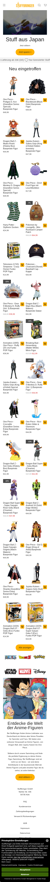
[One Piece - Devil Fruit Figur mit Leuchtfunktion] (36, 169)
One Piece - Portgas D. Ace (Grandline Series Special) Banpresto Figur (11, 104)
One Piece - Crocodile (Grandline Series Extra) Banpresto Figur (11, 427)
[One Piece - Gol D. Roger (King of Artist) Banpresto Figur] (36, 531)
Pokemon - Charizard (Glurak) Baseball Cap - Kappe (34, 268)
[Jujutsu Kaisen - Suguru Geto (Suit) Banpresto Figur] (36, 573)
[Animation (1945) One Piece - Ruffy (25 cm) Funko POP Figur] (13, 329)
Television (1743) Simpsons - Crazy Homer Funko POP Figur (11, 268)
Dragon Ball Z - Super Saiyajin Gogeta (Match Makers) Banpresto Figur (10, 550)
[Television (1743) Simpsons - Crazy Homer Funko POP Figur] (13, 250)
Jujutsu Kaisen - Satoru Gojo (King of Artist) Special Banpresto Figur (11, 386)
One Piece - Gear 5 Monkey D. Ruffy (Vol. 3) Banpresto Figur (11, 307)
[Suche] (39, 5)
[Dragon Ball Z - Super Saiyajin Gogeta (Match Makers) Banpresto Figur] (13, 531)
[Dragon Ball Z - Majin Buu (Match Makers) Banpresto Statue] (36, 290)
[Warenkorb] (45, 5)
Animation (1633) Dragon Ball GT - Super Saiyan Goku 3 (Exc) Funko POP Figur (34, 631)
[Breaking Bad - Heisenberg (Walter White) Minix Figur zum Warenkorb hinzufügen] (45, 344)
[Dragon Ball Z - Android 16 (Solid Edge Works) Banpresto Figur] (36, 489)
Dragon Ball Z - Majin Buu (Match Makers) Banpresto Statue (34, 307)
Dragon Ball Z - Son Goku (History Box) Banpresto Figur (11, 467)
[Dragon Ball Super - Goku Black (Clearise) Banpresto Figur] (36, 450)
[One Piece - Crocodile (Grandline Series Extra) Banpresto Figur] (13, 408)
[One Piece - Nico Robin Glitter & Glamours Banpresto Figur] (36, 408)
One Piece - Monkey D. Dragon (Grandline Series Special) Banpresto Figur (11, 188)
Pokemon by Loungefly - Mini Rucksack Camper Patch (34, 228)
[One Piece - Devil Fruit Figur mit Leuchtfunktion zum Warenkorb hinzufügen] (45, 184)
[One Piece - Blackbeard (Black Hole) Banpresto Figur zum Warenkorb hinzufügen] (45, 100)
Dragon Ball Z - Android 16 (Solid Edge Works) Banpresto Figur (34, 506)
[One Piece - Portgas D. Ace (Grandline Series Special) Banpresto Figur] (13, 86)
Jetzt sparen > (25, 52)
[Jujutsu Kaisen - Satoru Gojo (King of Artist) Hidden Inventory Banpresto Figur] (36, 127)
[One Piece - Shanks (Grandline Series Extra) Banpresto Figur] (13, 573)
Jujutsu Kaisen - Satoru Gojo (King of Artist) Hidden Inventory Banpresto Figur (34, 146)
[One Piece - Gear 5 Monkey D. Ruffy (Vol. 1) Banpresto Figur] (36, 369)
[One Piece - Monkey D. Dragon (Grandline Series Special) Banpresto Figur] (13, 169)
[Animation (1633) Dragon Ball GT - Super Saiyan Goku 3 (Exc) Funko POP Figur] (36, 612)
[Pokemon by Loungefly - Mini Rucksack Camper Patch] (36, 211)
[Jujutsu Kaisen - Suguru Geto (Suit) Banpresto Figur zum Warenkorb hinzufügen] (45, 587)
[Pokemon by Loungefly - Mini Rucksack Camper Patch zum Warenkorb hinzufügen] (45, 225)
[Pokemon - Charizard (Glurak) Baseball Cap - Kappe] (36, 250)
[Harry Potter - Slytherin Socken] (13, 211)
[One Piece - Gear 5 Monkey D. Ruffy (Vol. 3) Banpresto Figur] (13, 290)
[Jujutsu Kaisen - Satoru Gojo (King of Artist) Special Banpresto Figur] (13, 369)
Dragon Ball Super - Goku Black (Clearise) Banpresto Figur (34, 467)
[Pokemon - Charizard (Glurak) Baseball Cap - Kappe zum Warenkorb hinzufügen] (45, 265)
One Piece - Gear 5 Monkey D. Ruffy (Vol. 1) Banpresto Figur (34, 386)
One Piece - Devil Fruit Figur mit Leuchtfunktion (34, 185)
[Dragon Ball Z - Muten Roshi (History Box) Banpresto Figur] (13, 127)
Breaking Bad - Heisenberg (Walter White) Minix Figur (32, 346)
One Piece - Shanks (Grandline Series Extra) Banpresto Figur (11, 590)
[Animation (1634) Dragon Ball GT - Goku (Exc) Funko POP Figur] (13, 612)
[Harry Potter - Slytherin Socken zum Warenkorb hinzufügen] (22, 225)
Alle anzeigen (25, 647)
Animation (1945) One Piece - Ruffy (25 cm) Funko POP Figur (11, 346)
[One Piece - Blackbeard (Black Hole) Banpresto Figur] (36, 86)
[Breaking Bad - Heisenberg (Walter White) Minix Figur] (36, 329)
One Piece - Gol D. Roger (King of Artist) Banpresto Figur (34, 548)
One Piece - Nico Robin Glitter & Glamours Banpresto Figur (33, 425)
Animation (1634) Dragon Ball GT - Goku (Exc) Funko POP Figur (11, 629)
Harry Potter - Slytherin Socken (11, 226)
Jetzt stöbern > (25, 777)
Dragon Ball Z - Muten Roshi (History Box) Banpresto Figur (10, 145)
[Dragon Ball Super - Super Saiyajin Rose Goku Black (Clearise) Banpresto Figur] (13, 489)
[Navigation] (4, 5)
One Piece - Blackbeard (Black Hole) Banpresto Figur (34, 103)
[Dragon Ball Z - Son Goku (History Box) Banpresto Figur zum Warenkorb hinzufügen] (22, 464)
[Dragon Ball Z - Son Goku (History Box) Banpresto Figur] (13, 450)
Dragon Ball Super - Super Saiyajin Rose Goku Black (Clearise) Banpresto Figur (11, 508)
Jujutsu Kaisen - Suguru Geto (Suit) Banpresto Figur (34, 588)
